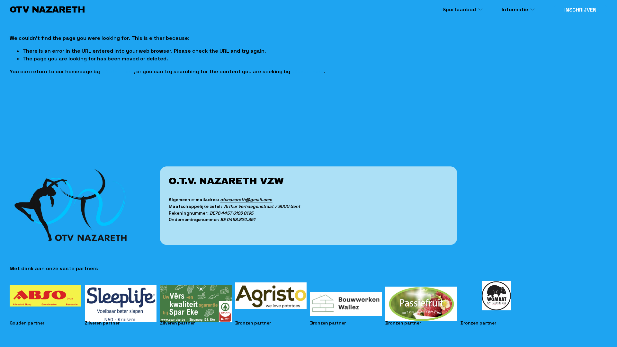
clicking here (117, 71)
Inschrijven (580, 9)
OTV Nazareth (47, 9)
